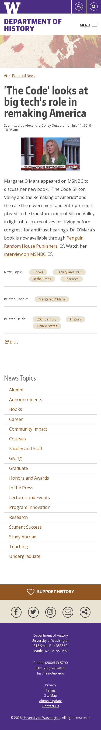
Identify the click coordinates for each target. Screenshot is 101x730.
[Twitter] (34, 612)
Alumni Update (50, 701)
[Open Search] (93, 7)
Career (16, 419)
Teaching (18, 546)
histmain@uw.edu (50, 673)
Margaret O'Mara (52, 299)
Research (72, 279)
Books (38, 272)
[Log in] (79, 7)
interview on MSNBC (25, 254)
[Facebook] (17, 612)
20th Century (46, 319)
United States (47, 326)
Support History (55, 591)
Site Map (50, 695)
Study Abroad (22, 537)
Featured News (23, 75)
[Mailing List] (68, 612)
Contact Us (50, 706)
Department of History (33, 25)
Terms (50, 690)
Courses (17, 439)
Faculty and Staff (69, 272)
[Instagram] (51, 612)
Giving (15, 458)
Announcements (25, 399)
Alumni (16, 390)
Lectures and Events (29, 497)
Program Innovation (29, 507)
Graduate (18, 468)
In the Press (42, 279)
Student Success (25, 527)
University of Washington (41, 717)
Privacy (50, 685)
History (75, 319)
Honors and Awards (29, 478)
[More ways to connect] (85, 612)
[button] (50, 153)
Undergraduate (24, 556)
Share (14, 342)
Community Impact (28, 429)
